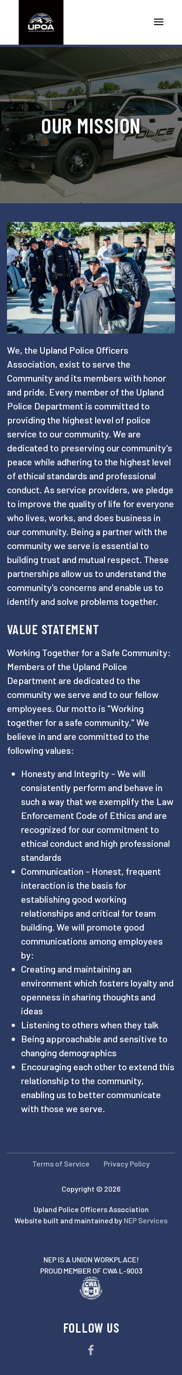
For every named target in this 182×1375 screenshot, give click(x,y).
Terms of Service (61, 1163)
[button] (154, 22)
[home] (35, 22)
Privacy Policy (127, 1163)
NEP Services (146, 1220)
